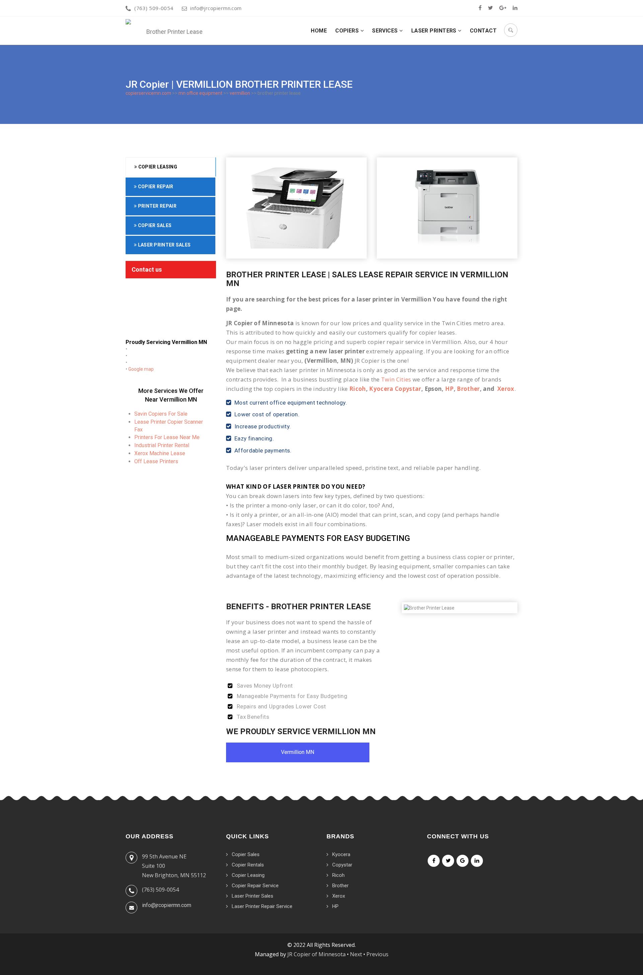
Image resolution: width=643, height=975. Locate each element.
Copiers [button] (347, 30)
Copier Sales (154, 225)
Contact (483, 30)
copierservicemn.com (148, 93)
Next (356, 954)
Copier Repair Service (255, 885)
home (319, 30)
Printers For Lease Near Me (167, 437)
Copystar (342, 864)
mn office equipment (200, 93)
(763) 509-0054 (153, 8)
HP (449, 389)
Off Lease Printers (156, 461)
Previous (377, 954)
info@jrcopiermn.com (216, 8)
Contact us (147, 269)
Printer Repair (156, 206)
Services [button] (385, 30)
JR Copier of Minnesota (316, 954)
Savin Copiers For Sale (161, 414)
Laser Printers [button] (434, 30)
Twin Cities (396, 379)
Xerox (505, 389)
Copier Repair (155, 186)
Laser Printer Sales (164, 245)
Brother (468, 389)
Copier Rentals (248, 864)
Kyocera (341, 854)
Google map (141, 369)
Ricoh (357, 389)
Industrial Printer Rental (161, 445)
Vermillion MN (297, 752)
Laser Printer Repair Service (262, 906)
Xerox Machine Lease (159, 453)
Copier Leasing (157, 166)
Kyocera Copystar (395, 389)
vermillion (240, 93)
